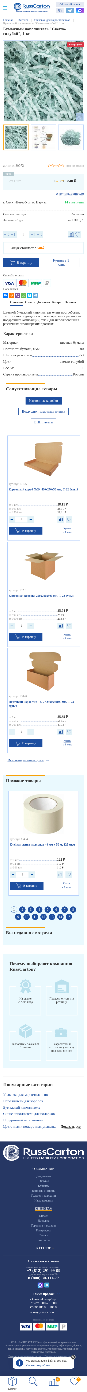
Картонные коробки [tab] (43, 400)
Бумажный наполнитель (21, 1107)
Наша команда (43, 1200)
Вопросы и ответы (43, 1190)
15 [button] (69, 917)
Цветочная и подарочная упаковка (29, 1127)
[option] (43, 80)
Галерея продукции (43, 1195)
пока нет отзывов (75, 165)
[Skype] (29, 295)
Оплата (43, 1215)
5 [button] (48, 909)
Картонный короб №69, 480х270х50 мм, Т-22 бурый (43, 489)
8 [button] (73, 909)
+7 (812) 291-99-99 (43, 1270)
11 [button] (35, 917)
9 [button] (18, 917)
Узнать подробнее (38, 1365)
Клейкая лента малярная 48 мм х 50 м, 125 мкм (42, 844)
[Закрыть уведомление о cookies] (73, 1357)
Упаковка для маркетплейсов (25, 1095)
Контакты (44, 1240)
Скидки (43, 1235)
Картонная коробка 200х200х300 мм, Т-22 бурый (41, 595)
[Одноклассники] (11, 295)
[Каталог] (12, 1381)
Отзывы (44, 1181)
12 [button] (43, 917)
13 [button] (52, 917)
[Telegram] (35, 295)
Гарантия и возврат (43, 1225)
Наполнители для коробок (23, 1101)
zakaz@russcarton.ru (43, 1312)
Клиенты (43, 1186)
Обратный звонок (70, 4)
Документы (43, 1176)
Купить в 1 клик (61, 262)
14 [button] (60, 917)
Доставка (43, 1220)
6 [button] (56, 909)
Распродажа (43, 1230)
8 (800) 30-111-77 (43, 1278)
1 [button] (14, 909)
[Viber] (17, 295)
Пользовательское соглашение (60, 1356)
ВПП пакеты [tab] (43, 422)
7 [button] (64, 909)
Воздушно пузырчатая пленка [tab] (43, 411)
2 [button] (22, 909)
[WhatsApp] (23, 295)
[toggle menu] (5, 7)
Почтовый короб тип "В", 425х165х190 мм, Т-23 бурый (41, 703)
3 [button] (31, 909)
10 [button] (26, 917)
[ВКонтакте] (5, 295)
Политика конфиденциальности (24, 1356)
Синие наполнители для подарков (29, 1114)
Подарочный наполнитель (23, 1120)
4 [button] (39, 909)
